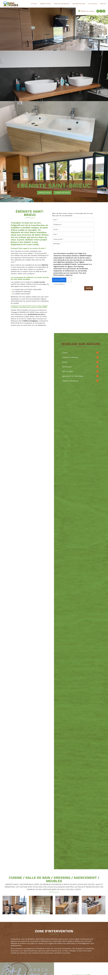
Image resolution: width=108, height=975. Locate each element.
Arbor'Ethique (45, 3)
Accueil (34, 3)
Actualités (92, 3)
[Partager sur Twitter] (100, 11)
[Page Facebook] (97, 11)
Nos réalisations (78, 3)
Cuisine (65, 353)
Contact (103, 3)
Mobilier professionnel (70, 381)
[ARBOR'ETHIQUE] (10, 3)
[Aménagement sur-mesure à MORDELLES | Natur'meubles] (67, 905)
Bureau (64, 362)
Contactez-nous (62, 192)
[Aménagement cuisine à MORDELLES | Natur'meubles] (94, 905)
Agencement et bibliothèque (72, 376)
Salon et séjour (67, 371)
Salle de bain (67, 367)
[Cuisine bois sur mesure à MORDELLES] (14, 905)
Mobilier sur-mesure (61, 3)
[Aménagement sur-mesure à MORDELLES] (41, 905)
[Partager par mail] (103, 11)
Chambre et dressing (70, 357)
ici (71, 275)
